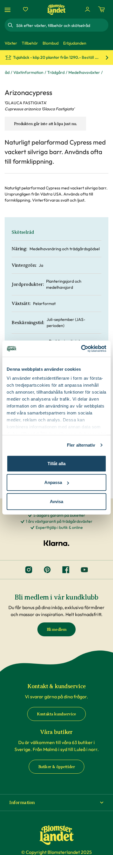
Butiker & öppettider (56, 767)
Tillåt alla (56, 463)
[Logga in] (87, 9)
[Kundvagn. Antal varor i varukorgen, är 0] (101, 9)
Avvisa (56, 501)
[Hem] (56, 9)
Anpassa (53, 482)
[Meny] (8, 9)
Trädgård (56, 72)
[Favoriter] (25, 9)
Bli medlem (57, 629)
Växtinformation (28, 72)
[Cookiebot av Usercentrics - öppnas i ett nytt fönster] (81, 348)
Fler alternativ (81, 445)
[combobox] (62, 25)
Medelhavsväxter (84, 72)
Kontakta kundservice (56, 714)
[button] (56, 802)
